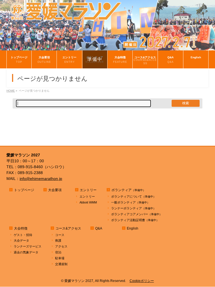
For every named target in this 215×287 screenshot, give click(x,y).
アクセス (61, 246)
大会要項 (55, 190)
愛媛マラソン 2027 (78, 281)
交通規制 (61, 264)
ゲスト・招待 (23, 235)
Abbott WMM (88, 202)
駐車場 (59, 258)
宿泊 (58, 252)
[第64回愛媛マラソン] (107, 46)
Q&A (98, 228)
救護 (58, 240)
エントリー (87, 196)
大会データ (21, 240)
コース (59, 235)
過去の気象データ (26, 252)
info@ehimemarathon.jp (41, 178)
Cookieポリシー (142, 281)
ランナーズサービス (27, 246)
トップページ (24, 190)
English (132, 228)
